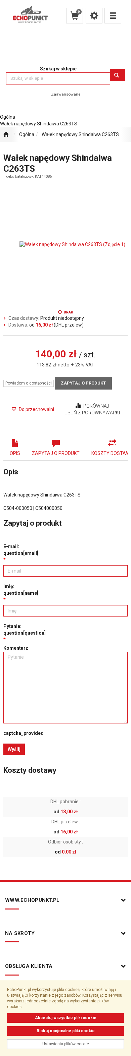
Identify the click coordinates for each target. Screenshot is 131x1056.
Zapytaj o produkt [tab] (56, 453)
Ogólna (26, 134)
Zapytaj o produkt (83, 383)
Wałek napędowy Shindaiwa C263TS (80, 134)
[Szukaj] (117, 75)
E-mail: (20, 550)
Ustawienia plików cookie (65, 1044)
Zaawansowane (65, 94)
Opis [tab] (15, 453)
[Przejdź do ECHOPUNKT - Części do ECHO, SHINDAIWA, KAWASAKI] (6, 134)
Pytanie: (24, 630)
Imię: (20, 590)
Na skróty (20, 933)
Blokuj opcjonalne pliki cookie (66, 1031)
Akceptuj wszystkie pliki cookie (65, 1017)
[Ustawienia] (94, 15)
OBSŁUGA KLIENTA (29, 966)
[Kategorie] (112, 15)
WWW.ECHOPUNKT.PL (32, 900)
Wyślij (14, 749)
